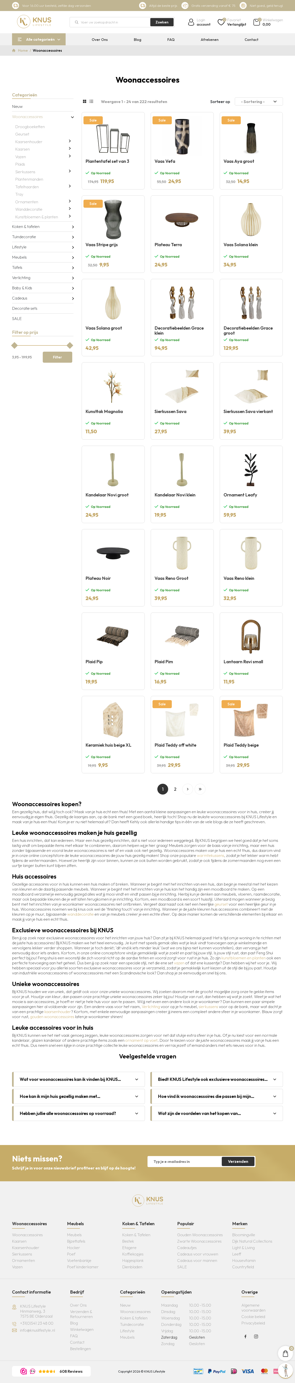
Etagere (129, 1247)
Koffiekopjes (132, 1253)
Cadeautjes (187, 1247)
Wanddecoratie (28, 209)
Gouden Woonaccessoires (200, 1234)
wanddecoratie (80, 914)
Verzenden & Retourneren (81, 1314)
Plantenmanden (29, 179)
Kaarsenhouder (29, 141)
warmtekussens (210, 855)
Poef (71, 1253)
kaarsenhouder (57, 1011)
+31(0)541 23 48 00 (36, 1323)
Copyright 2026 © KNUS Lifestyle (141, 1371)
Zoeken (162, 22)
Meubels (19, 257)
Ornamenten (26, 201)
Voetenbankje (79, 1260)
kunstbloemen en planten (243, 957)
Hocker (73, 1247)
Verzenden (238, 1161)
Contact (251, 39)
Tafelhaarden (27, 186)
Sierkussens (25, 171)
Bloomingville (243, 1234)
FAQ (171, 39)
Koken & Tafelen (136, 1234)
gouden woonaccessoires (52, 1016)
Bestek (128, 1241)
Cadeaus (19, 298)
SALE (17, 318)
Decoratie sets (24, 308)
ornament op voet (141, 1040)
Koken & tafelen (26, 226)
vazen (179, 962)
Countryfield (243, 1266)
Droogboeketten (30, 126)
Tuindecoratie (24, 236)
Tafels (17, 267)
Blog (137, 39)
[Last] (200, 789)
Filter (57, 357)
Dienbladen (132, 1266)
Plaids (20, 164)
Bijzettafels (76, 1241)
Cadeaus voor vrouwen (197, 1253)
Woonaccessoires (27, 116)
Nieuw (17, 106)
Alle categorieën (40, 39)
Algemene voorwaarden (253, 1308)
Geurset (22, 134)
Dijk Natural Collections (252, 1241)
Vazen (20, 156)
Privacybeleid (253, 1322)
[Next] (187, 789)
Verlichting (21, 277)
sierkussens (208, 1006)
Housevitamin (244, 1260)
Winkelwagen (82, 1329)
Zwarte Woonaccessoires (199, 1241)
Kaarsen (22, 149)
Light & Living (243, 1247)
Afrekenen (210, 39)
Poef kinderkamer (83, 1266)
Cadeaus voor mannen (197, 1260)
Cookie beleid (253, 1316)
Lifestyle (19, 246)
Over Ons (100, 39)
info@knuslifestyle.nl (37, 1330)
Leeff (236, 1253)
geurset (221, 904)
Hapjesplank (133, 1260)
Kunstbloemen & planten (36, 216)
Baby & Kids (22, 287)
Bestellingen (80, 1348)
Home (23, 50)
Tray (19, 194)
